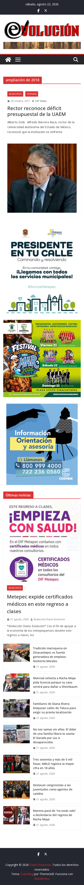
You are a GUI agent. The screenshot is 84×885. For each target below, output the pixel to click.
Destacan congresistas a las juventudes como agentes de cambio (52, 789)
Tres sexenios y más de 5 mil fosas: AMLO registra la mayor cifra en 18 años (53, 763)
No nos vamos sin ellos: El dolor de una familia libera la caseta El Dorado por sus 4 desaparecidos (54, 735)
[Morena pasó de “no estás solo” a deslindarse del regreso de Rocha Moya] (16, 817)
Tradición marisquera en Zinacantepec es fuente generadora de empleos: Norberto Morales (50, 654)
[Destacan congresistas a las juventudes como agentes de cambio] (16, 792)
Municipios (15, 94)
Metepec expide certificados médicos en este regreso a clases (40, 604)
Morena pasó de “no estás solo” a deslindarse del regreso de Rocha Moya (54, 815)
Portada (31, 94)
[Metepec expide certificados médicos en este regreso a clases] (42, 542)
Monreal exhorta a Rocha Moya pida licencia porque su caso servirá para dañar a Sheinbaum (55, 682)
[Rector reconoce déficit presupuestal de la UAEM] (42, 178)
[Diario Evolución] (8, 59)
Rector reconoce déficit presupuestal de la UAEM (36, 111)
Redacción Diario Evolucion (49, 619)
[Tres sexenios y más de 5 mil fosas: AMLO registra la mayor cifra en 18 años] (16, 766)
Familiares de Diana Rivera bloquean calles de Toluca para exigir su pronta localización (54, 708)
